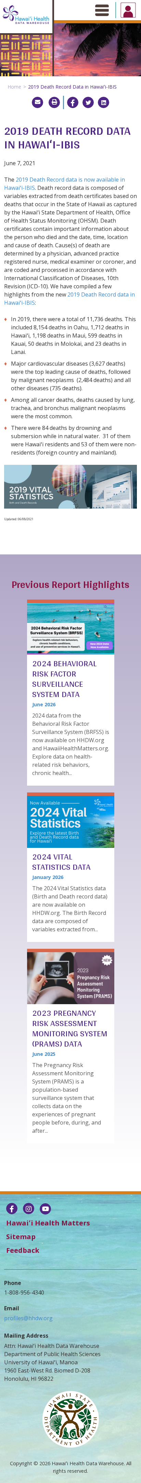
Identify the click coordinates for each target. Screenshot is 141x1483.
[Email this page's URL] (37, 102)
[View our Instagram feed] (28, 1209)
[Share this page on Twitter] (88, 102)
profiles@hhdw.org (28, 1318)
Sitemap (21, 1236)
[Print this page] (54, 102)
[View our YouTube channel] (45, 1209)
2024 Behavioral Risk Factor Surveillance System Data (64, 678)
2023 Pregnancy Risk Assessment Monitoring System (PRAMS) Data (69, 1028)
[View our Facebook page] (12, 1209)
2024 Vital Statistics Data (61, 862)
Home (14, 86)
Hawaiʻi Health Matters (48, 1223)
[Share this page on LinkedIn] (103, 102)
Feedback (22, 1250)
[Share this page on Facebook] (72, 102)
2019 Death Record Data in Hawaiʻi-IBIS (72, 86)
